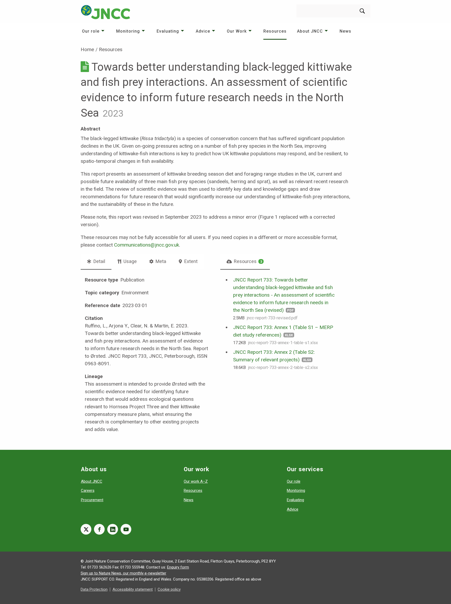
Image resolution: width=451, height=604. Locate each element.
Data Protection (94, 589)
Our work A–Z (196, 481)
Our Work (237, 31)
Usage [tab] (129, 261)
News (345, 31)
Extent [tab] (190, 261)
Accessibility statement (132, 589)
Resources (275, 31)
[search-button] (362, 10)
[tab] (245, 261)
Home (87, 49)
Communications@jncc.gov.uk (146, 245)
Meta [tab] (160, 261)
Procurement (92, 500)
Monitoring (128, 31)
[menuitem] (94, 31)
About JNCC (310, 31)
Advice (203, 31)
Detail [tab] (98, 261)
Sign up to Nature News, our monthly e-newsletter (123, 573)
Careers (87, 490)
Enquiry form (178, 567)
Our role (90, 31)
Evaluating (168, 31)
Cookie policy (169, 589)
